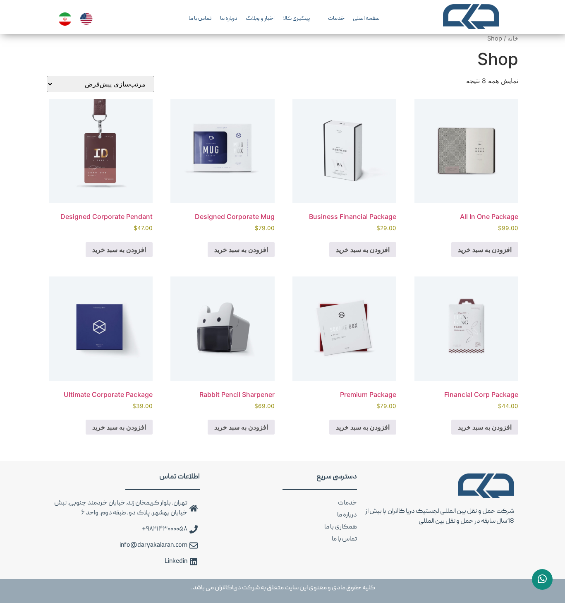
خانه (513, 38)
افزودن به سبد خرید (485, 249)
